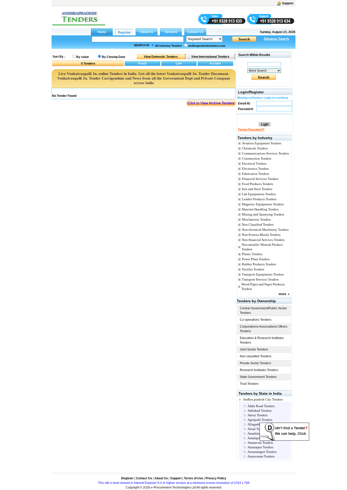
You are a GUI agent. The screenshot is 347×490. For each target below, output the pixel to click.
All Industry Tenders (168, 45)
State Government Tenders (258, 377)
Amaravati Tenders (260, 443)
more (282, 294)
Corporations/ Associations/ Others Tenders (263, 329)
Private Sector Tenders (255, 363)
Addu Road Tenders (261, 406)
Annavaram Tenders (261, 456)
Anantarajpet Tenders (262, 452)
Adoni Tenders (257, 415)
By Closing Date (113, 57)
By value (82, 57)
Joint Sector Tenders (254, 349)
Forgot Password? (251, 129)
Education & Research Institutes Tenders (262, 340)
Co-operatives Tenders (255, 319)
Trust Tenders (249, 384)
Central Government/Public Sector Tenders (263, 311)
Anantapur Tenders (260, 447)
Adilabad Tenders (259, 410)
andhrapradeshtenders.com (206, 45)
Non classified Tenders (255, 356)
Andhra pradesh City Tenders (263, 399)
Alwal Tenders (257, 429)
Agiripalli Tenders (259, 420)
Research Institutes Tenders (259, 370)
